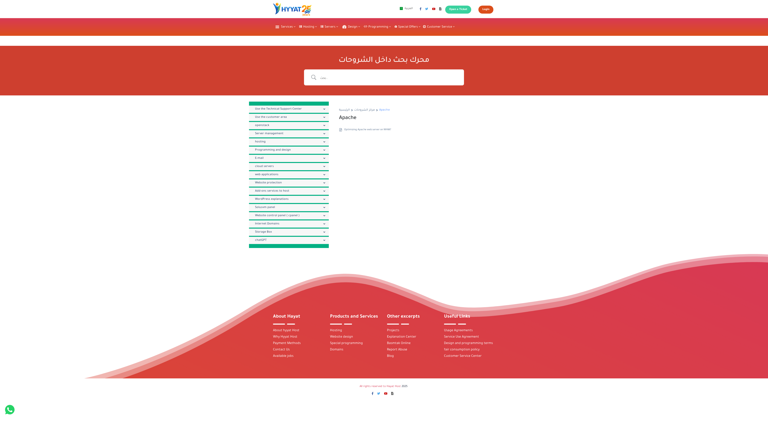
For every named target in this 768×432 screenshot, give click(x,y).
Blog (390, 356)
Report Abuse (397, 350)
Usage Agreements (458, 330)
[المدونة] (440, 9)
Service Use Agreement (461, 337)
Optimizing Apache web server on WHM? (367, 129)
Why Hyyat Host (285, 337)
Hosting (336, 330)
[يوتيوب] (433, 9)
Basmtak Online (399, 343)
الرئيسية (344, 110)
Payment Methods (287, 343)
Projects (393, 330)
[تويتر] (426, 9)
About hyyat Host (286, 330)
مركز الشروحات (364, 110)
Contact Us (281, 350)
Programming (378, 27)
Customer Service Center (463, 356)
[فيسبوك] (420, 9)
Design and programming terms (468, 343)
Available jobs (283, 356)
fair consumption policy (462, 350)
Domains (336, 350)
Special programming (346, 343)
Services (287, 27)
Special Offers (408, 27)
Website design (341, 337)
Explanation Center (401, 337)
